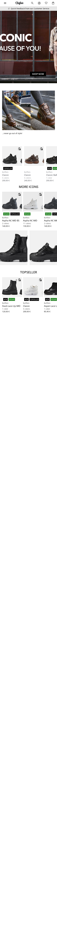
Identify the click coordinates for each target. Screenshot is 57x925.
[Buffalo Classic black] (12, 156)
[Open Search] (32, 3)
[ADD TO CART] (19, 148)
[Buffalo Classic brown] (34, 156)
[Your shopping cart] (53, 3)
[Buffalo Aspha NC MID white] (33, 201)
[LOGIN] (39, 3)
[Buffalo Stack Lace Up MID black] (12, 287)
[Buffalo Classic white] (33, 287)
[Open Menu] (5, 3)
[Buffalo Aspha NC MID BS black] (12, 201)
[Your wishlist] (46, 3)
